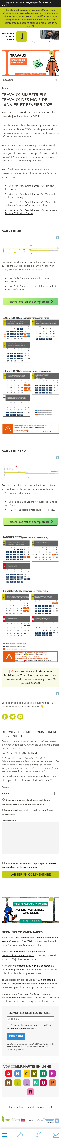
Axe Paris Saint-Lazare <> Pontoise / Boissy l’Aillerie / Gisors (31, 211)
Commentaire (9, 820)
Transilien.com (29, 675)
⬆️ (57, 237)
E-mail (5, 793)
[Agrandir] (55, 249)
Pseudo (6, 787)
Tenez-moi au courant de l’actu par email (30, 1107)
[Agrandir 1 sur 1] (55, 320)
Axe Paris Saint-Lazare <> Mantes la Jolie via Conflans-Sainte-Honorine (30, 203)
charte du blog (30, 867)
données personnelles (22, 1028)
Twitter (47, 153)
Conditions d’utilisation (36, 1046)
